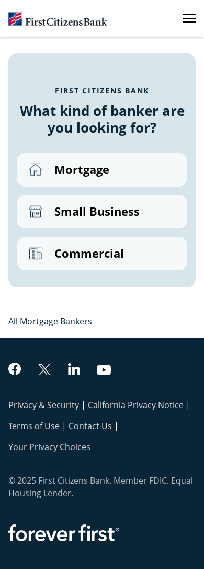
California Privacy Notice (136, 405)
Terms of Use (34, 426)
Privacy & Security (43, 405)
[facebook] (14, 370)
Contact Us (90, 426)
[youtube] (104, 371)
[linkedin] (74, 370)
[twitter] (44, 371)
